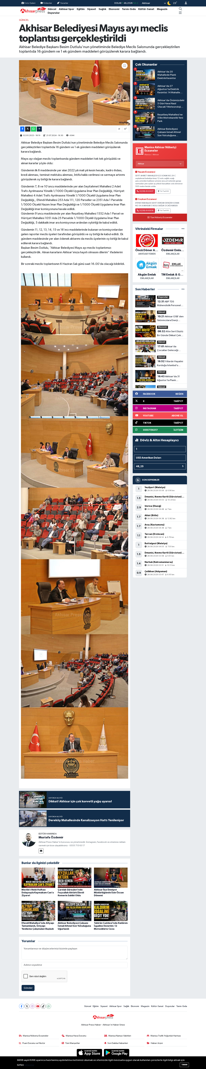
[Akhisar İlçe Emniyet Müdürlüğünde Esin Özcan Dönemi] (111, 877)
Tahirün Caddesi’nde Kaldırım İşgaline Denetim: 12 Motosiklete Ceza (111, 926)
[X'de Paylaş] (27, 129)
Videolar (48, 3)
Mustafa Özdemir (51, 837)
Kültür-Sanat (146, 9)
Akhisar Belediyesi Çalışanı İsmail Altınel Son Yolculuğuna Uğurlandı (74, 926)
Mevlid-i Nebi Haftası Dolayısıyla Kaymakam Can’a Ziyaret (38, 893)
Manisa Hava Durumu (76, 1036)
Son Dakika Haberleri (118, 1043)
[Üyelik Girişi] (184, 3)
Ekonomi (114, 9)
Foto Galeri (29, 3)
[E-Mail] (41, 850)
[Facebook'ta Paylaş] (22, 129)
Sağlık (102, 9)
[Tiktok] (43, 1006)
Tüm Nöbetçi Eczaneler (161, 217)
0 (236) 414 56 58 (146, 211)
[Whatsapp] (48, 1006)
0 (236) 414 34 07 (146, 191)
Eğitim (81, 9)
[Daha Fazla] (39, 129)
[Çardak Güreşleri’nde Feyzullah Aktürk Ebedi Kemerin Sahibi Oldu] (74, 877)
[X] (26, 1006)
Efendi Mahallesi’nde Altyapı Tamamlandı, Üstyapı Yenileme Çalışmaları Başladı (38, 926)
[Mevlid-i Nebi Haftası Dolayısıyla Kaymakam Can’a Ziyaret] (38, 877)
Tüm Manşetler (72, 1043)
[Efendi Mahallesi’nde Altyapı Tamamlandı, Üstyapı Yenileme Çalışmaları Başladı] (38, 911)
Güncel (52, 9)
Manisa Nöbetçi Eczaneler (35, 1036)
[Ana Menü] (180, 13)
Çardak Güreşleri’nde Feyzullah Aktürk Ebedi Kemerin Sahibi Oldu (71, 893)
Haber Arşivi (157, 1043)
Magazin (162, 9)
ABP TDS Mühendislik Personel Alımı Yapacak (169, 303)
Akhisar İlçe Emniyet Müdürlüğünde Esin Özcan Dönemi (109, 893)
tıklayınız (29, 1065)
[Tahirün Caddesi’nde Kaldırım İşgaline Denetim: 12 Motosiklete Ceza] (111, 911)
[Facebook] (21, 1006)
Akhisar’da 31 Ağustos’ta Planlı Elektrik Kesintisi (168, 378)
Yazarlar (64, 3)
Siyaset (91, 9)
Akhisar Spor (66, 9)
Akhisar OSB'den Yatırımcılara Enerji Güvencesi (170, 318)
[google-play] (116, 1052)
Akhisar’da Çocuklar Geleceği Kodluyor (167, 348)
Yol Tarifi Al (164, 191)
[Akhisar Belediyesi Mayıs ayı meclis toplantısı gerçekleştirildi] (74, 92)
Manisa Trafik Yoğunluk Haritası (166, 1036)
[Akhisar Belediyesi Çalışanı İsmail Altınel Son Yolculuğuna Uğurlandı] (74, 911)
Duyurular (54, 13)
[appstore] (89, 1052)
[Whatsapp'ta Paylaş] (33, 129)
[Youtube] (37, 1006)
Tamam (184, 1065)
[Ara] (180, 9)
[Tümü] (183, 229)
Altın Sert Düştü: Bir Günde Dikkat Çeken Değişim (170, 333)
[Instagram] (32, 1006)
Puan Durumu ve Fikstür (33, 1043)
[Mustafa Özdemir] (29, 839)
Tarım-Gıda (129, 9)
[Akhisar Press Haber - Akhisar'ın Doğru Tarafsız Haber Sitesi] (32, 10)
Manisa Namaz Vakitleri (119, 1036)
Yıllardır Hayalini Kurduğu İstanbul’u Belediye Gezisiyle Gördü (170, 363)
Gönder (28, 988)
